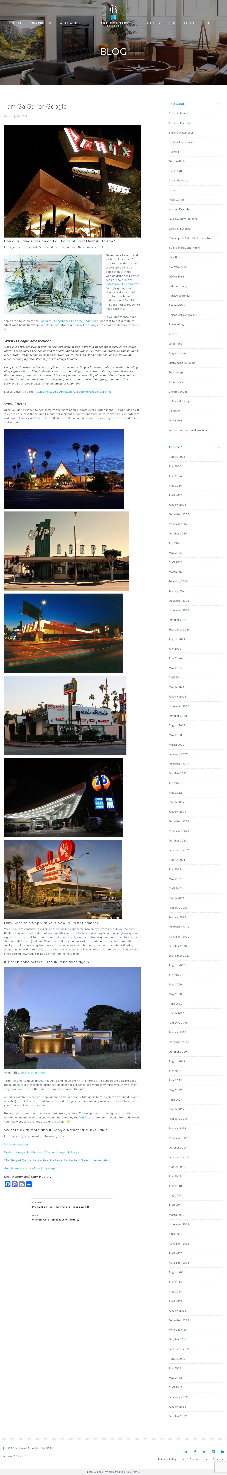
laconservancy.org (16, 1144)
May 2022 (175, 792)
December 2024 (179, 600)
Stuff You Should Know (122, 284)
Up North (174, 410)
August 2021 (177, 859)
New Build (175, 257)
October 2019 (178, 1051)
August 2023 (177, 725)
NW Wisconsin (178, 266)
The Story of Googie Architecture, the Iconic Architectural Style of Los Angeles (56, 1160)
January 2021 (177, 917)
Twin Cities (176, 382)
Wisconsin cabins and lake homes (190, 430)
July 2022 (175, 783)
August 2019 (177, 1061)
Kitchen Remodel (179, 209)
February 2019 (178, 1118)
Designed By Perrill (129, 1472)
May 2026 (175, 485)
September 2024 (179, 629)
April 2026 (175, 495)
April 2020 (175, 1003)
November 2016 (179, 1243)
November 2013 (179, 1329)
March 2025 (176, 571)
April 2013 (175, 1387)
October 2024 (178, 619)
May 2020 (175, 994)
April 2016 (175, 1253)
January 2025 (177, 591)
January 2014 (177, 1310)
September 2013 (179, 1348)
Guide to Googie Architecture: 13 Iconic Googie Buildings (74, 391)
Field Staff (175, 170)
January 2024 (177, 696)
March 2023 (176, 744)
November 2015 (179, 1262)
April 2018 (175, 1205)
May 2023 (175, 734)
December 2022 (179, 763)
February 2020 (178, 1022)
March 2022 (176, 802)
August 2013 (177, 1358)
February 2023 (178, 754)
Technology (176, 372)
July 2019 (175, 1070)
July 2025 (175, 543)
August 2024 (177, 639)
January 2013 (177, 1406)
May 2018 (175, 1195)
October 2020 (178, 946)
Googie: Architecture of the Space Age (30, 1168)
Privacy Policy (167, 1459)
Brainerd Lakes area (181, 142)
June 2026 (175, 476)
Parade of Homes (180, 295)
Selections (175, 343)
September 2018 (179, 1157)
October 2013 (178, 1339)
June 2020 (175, 984)
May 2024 (175, 667)
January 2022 (177, 811)
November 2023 (179, 706)
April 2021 (175, 888)
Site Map (218, 1459)
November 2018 (179, 1137)
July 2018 (175, 1176)
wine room (175, 420)
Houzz (173, 190)
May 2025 (175, 552)
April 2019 (175, 1099)
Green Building (178, 180)
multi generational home (184, 247)
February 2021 (178, 907)
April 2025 (175, 562)
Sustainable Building (182, 362)
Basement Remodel (181, 132)
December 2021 (179, 821)
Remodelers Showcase (183, 314)
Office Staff (176, 276)
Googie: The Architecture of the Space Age (69, 321)
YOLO (83, 1117)
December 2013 (179, 1320)
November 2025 (179, 523)
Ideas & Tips (176, 199)
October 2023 (178, 715)
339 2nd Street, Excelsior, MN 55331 (31, 1448)
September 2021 (179, 850)
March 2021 (176, 898)
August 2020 (177, 965)
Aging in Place (178, 113)
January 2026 (177, 504)
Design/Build (177, 161)
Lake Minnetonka (179, 228)
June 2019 (175, 1080)
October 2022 (178, 773)
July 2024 (175, 648)
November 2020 (179, 936)
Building (174, 151)
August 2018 (177, 1166)
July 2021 (175, 869)
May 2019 (175, 1090)
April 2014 (175, 1301)
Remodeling (176, 324)
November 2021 (179, 830)
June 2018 (175, 1185)
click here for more (32, 1072)
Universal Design (180, 401)
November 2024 (179, 610)
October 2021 (178, 840)
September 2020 (179, 955)
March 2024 (176, 687)
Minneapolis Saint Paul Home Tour (190, 238)
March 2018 (176, 1214)
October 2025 (178, 533)
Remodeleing (177, 305)
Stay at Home (177, 353)
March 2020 (176, 1013)
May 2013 (175, 1377)
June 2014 (175, 1281)
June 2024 (175, 658)
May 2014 (175, 1291)
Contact (195, 1459)
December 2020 (179, 926)
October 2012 (178, 1416)
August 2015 (177, 1272)
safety (173, 334)
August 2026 (177, 456)
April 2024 (175, 677)
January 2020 (177, 1032)
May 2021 (175, 878)
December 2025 (179, 514)
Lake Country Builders (113, 16)
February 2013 (178, 1397)
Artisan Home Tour (181, 123)
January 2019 (177, 1128)
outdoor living (178, 286)
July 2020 (175, 974)
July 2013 (175, 1368)
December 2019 (179, 1041)
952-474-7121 (17, 1455)
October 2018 (178, 1147)
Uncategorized (178, 391)
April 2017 (175, 1233)
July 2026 (175, 466)
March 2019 (176, 1109)
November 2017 (179, 1224)
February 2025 (178, 581)
